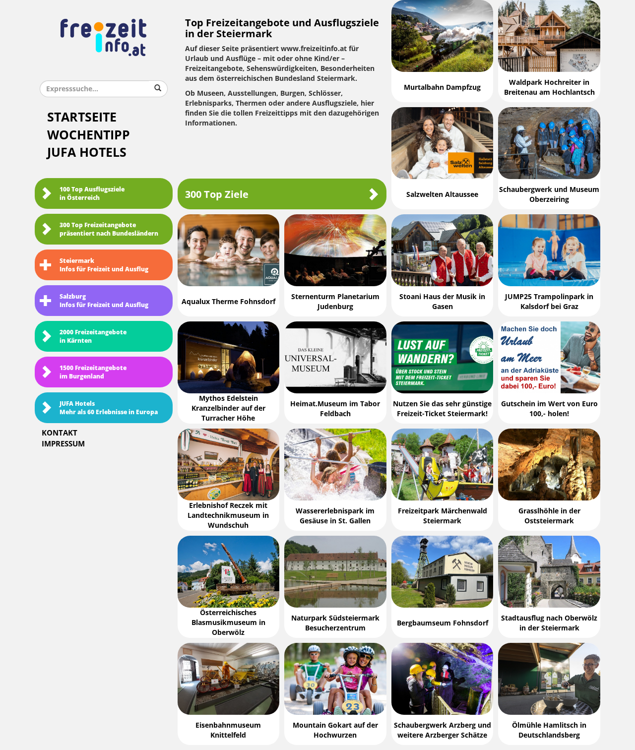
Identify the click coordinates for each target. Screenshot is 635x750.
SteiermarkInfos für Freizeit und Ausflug (104, 265)
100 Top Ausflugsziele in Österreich (92, 193)
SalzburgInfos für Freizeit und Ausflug (104, 301)
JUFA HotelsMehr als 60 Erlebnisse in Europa (109, 408)
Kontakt (59, 433)
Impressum (63, 443)
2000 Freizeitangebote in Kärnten (93, 336)
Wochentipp (88, 135)
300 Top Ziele (217, 194)
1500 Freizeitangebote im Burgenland (93, 372)
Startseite (82, 117)
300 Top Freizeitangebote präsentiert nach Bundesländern (109, 229)
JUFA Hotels (87, 152)
